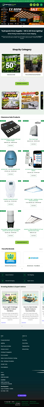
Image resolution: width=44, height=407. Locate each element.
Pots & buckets (4, 355)
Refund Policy (25, 349)
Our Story (24, 340)
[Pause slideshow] (29, 26)
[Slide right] (24, 111)
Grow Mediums (4, 367)
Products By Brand (5, 340)
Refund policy (33, 401)
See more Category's (22, 83)
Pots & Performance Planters (33, 74)
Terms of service (25, 405)
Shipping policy (25, 401)
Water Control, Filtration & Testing (9, 358)
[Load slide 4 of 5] (22, 26)
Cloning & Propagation (6, 352)
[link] (22, 16)
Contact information (34, 403)
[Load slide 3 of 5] (20, 26)
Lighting (3, 343)
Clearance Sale (11, 74)
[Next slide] (27, 26)
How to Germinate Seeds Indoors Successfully (30, 309)
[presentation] (20, 79)
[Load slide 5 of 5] (24, 26)
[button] (31, 4)
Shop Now (32, 1)
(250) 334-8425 (4, 377)
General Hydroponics (10, 265)
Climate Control (4, 349)
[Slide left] (19, 111)
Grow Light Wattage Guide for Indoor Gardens (10, 309)
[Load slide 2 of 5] (19, 26)
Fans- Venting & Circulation (7, 361)
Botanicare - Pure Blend (33, 265)
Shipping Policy (25, 346)
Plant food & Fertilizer (6, 346)
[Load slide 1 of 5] (17, 26)
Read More (3, 322)
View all (40, 249)
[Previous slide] (14, 26)
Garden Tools (4, 364)
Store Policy (25, 343)
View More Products (22, 242)
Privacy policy (24, 403)
